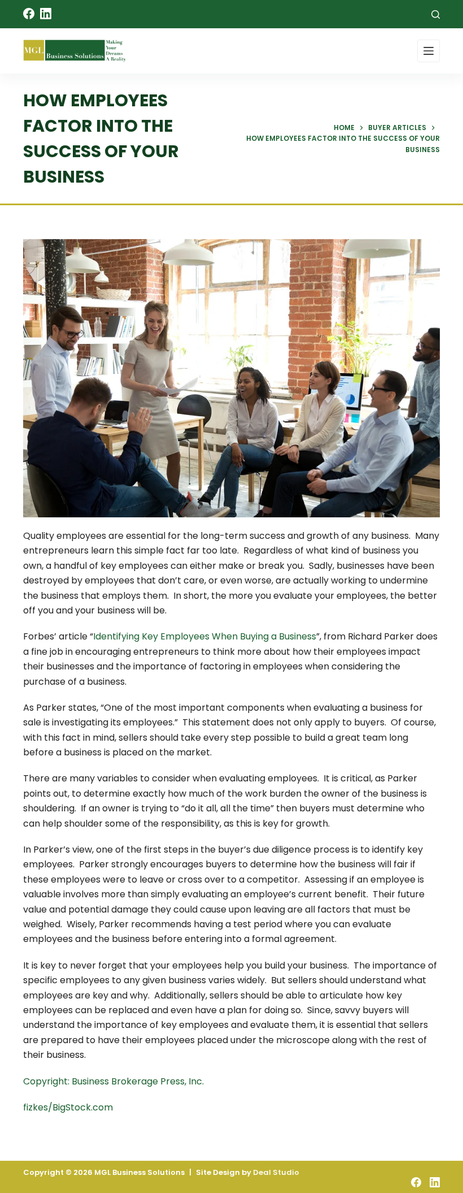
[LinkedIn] (45, 13)
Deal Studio (276, 1172)
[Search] (435, 14)
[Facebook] (28, 13)
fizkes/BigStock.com (68, 1107)
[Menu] (428, 51)
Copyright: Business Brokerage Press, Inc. (113, 1081)
